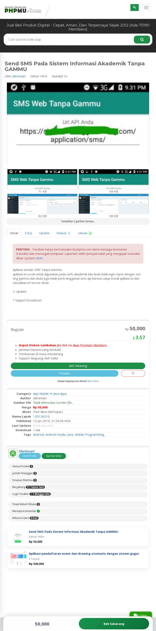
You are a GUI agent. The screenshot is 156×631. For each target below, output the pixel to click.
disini (39, 258)
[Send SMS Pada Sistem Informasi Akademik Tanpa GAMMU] (17, 536)
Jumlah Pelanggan (24, 473)
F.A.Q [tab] (28, 233)
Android (38, 434)
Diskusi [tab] (63, 233)
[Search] (142, 40)
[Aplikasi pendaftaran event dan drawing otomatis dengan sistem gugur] (17, 558)
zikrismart (19, 76)
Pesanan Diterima (24, 480)
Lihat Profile (30, 456)
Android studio (56, 434)
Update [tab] (44, 233)
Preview (64, 373)
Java (70, 434)
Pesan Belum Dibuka (25, 504)
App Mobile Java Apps (50, 394)
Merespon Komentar (25, 511)
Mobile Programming (89, 434)
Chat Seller (55, 456)
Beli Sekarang (78, 366)
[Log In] (134, 7)
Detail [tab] (14, 233)
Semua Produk (22, 466)
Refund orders (25, 518)
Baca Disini (93, 381)
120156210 (41, 416)
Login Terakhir (31, 494)
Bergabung (28, 487)
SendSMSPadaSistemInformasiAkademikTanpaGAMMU (73, 531)
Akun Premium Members (90, 345)
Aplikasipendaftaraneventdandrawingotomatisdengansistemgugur (84, 553)
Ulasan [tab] (84, 233)
